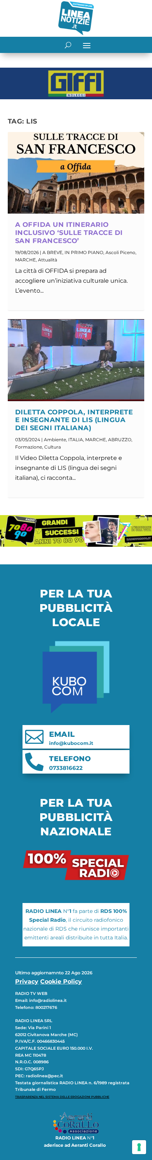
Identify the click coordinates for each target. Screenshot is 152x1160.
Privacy (26, 981)
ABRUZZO (119, 439)
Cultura (52, 447)
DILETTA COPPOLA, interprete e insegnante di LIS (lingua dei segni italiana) (74, 420)
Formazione (28, 447)
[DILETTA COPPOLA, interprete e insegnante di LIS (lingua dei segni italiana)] (76, 360)
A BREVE (52, 252)
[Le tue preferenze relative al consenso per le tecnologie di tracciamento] (139, 1147)
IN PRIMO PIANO (84, 252)
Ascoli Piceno (120, 252)
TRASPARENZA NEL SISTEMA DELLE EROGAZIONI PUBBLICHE (62, 1097)
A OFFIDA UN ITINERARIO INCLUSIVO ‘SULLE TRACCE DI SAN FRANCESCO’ (69, 233)
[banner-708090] (76, 544)
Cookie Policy (61, 981)
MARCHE (25, 260)
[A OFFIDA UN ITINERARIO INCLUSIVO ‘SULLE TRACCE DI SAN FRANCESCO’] (76, 173)
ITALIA (75, 439)
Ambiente (55, 439)
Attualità (47, 260)
